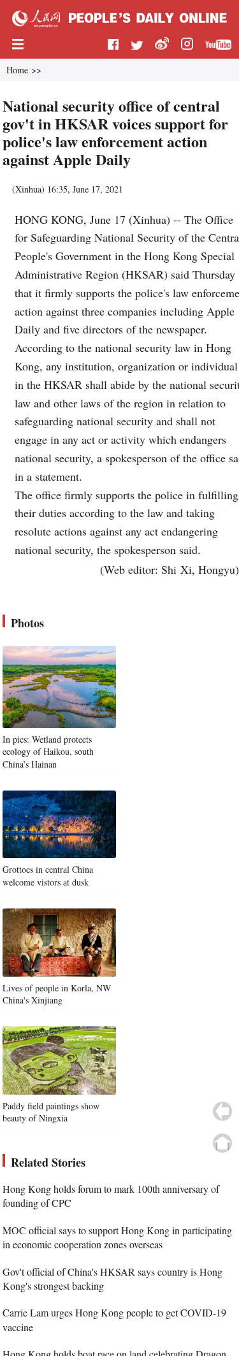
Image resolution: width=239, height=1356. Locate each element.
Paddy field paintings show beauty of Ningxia (51, 1112)
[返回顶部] (222, 1143)
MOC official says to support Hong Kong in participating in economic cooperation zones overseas (117, 1237)
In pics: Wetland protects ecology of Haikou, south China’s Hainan (48, 751)
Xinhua (28, 189)
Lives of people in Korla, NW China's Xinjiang (57, 994)
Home (17, 70)
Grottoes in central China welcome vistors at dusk (48, 875)
